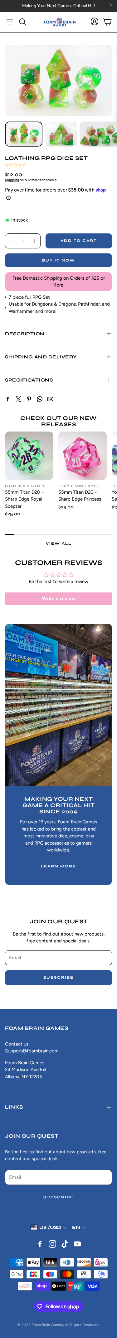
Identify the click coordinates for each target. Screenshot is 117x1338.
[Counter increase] (34, 241)
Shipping (12, 180)
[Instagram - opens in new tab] (52, 1244)
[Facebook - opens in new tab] (40, 1244)
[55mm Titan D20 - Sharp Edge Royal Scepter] (29, 456)
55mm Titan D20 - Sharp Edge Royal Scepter (24, 499)
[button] (9, 22)
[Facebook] (8, 399)
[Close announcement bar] (110, 4)
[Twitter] (18, 399)
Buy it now (58, 260)
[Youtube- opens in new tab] (77, 1244)
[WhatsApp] (39, 399)
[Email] (50, 399)
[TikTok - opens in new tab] (65, 1244)
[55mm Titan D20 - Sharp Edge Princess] (82, 456)
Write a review (59, 599)
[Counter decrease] (11, 241)
